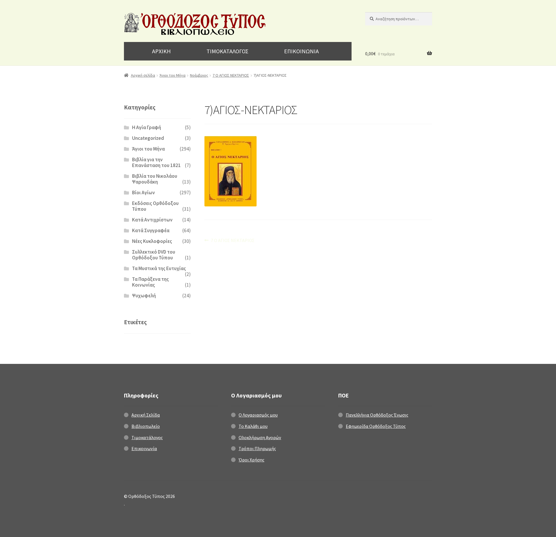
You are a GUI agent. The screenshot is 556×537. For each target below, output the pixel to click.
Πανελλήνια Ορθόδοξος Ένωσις (377, 415)
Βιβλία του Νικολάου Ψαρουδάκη (154, 179)
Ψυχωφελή (144, 295)
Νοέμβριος (199, 75)
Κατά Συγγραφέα (150, 230)
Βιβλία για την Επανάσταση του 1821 (156, 162)
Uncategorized (148, 138)
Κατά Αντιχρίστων (152, 220)
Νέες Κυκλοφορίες (152, 241)
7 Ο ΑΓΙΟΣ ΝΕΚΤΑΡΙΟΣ (231, 75)
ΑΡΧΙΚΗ (161, 51)
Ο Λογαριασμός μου (258, 415)
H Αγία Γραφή (146, 127)
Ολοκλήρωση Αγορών (260, 437)
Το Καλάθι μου (253, 426)
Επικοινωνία (144, 448)
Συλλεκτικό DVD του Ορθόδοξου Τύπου (153, 255)
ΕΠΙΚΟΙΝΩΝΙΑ (301, 51)
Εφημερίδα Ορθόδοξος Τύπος (376, 426)
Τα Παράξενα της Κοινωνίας (150, 282)
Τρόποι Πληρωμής (257, 448)
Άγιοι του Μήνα (173, 75)
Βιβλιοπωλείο (145, 426)
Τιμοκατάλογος (147, 437)
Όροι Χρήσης (251, 460)
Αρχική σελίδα (143, 75)
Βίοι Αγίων (143, 192)
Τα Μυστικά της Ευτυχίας (159, 268)
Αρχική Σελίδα (145, 415)
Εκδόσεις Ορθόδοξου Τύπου (155, 206)
